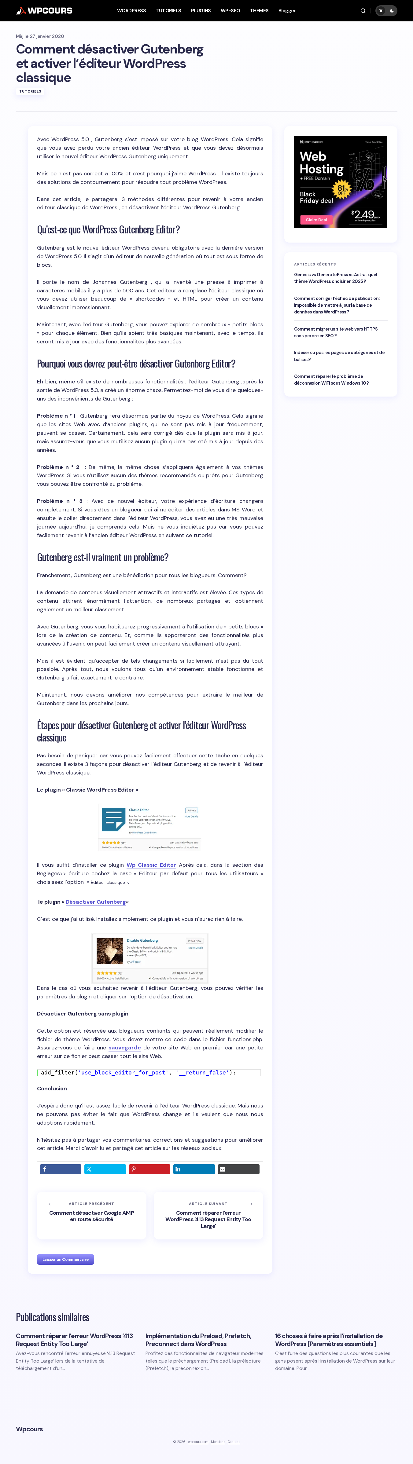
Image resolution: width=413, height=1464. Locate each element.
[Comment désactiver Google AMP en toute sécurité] (91, 1215)
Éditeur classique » (109, 882)
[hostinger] (341, 181)
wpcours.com (198, 1442)
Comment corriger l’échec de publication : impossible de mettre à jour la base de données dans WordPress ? (337, 305)
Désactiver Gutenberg (96, 902)
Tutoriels (30, 91)
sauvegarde (125, 1047)
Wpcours (29, 1429)
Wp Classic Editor (151, 865)
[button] (363, 10)
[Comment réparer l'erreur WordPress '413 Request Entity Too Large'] (208, 1215)
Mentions (218, 1442)
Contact (234, 1442)
